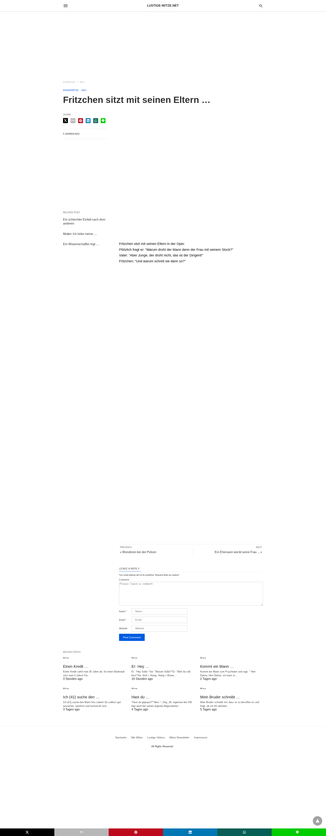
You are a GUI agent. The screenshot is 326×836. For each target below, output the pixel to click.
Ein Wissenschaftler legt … (81, 244)
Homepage (69, 82)
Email (122, 620)
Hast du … (140, 697)
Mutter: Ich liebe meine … (80, 233)
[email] (81, 832)
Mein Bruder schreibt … (220, 697)
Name (123, 611)
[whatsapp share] (95, 120)
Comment (124, 580)
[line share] (103, 120)
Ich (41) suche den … (81, 697)
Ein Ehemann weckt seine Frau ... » (238, 552)
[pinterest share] (80, 120)
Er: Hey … (140, 666)
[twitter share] (65, 120)
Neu (82, 82)
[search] (261, 6)
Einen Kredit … (75, 666)
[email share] (73, 120)
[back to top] (317, 821)
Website (123, 628)
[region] (163, 44)
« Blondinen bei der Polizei (138, 552)
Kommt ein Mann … (217, 666)
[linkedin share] (88, 120)
